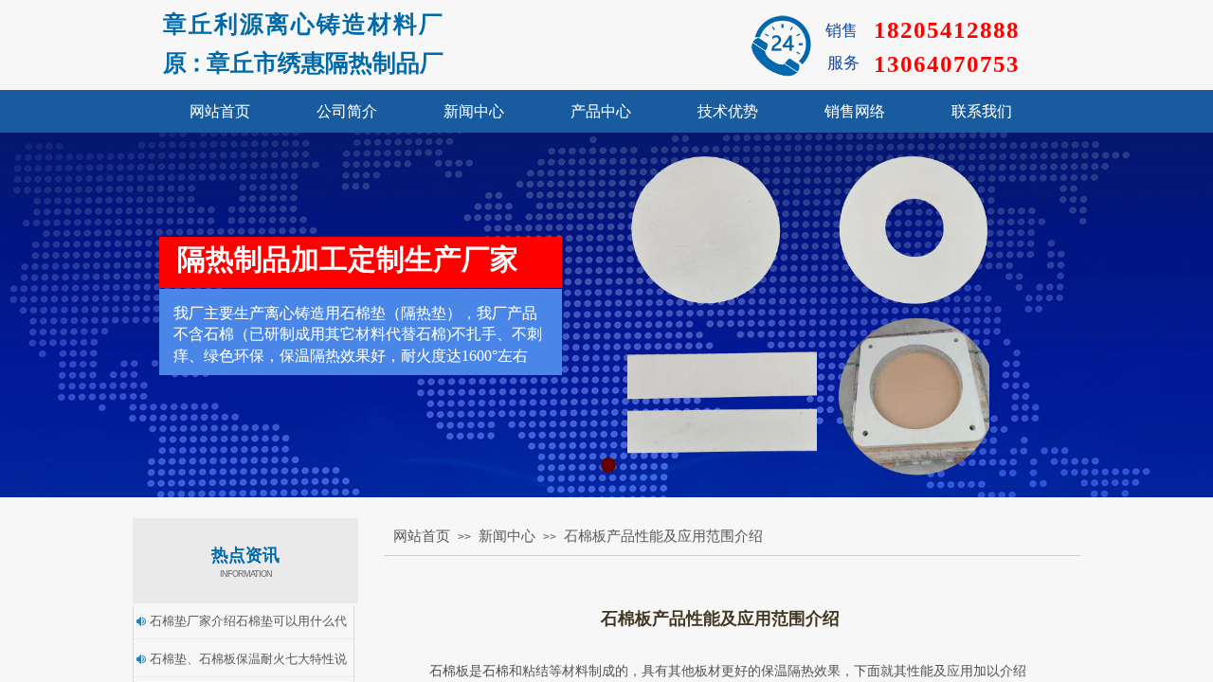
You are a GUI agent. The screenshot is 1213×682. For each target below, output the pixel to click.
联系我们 (981, 111)
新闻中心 (474, 111)
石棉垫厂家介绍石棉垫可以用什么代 (248, 621)
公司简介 (347, 111)
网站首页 (220, 111)
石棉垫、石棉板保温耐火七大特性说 (248, 659)
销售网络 (854, 111)
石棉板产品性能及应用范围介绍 (663, 536)
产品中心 (600, 111)
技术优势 (727, 111)
